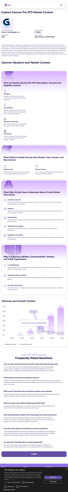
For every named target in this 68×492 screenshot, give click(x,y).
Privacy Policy (12, 479)
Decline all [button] (53, 481)
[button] (23, 490)
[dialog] (34, 479)
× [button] (66, 469)
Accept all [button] (53, 477)
